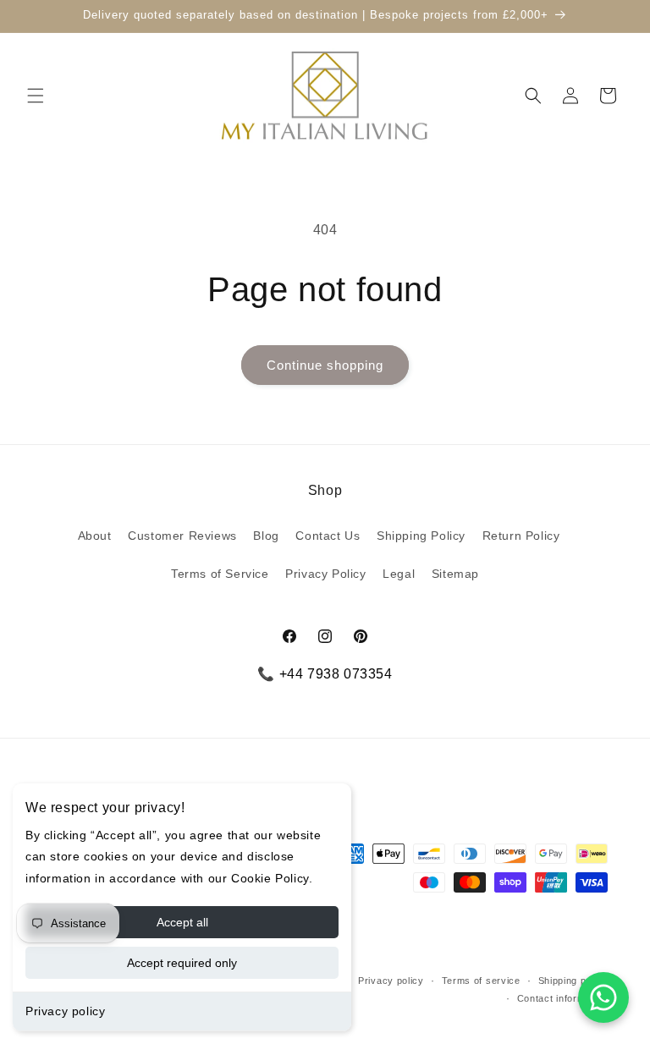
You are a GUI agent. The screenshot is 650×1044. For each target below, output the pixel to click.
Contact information (562, 998)
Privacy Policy (325, 573)
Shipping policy (573, 980)
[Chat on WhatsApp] (603, 997)
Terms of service (481, 980)
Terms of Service (220, 573)
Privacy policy (65, 1011)
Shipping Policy (421, 535)
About (95, 535)
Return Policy (521, 535)
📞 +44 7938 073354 (324, 674)
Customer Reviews (182, 535)
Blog (265, 535)
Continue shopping (325, 365)
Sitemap (455, 573)
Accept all (182, 922)
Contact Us (327, 535)
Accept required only (182, 963)
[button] (35, 95)
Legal (399, 573)
